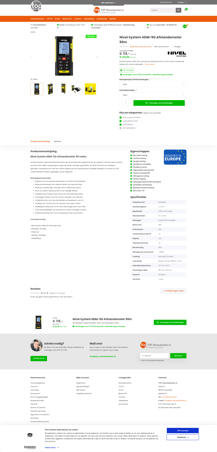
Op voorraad (128, 70)
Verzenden (35, 390)
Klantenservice (166, 2)
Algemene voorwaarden (40, 414)
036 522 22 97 (38, 358)
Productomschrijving (40, 141)
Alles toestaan (182, 431)
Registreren (80, 383)
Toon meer (149, 64)
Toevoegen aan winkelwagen (161, 103)
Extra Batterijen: (128, 90)
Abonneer (178, 356)
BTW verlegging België (39, 397)
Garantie (34, 404)
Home (33, 32)
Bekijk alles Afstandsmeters (140, 46)
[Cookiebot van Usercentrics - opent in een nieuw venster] (30, 447)
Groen (57, 19)
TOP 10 (49, 19)
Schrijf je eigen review (175, 291)
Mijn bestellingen (83, 386)
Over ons (34, 386)
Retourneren (35, 393)
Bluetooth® (67, 19)
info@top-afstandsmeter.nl (103, 356)
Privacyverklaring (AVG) (40, 421)
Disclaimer (35, 418)
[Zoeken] (178, 10)
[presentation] (31, 57)
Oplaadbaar (89, 19)
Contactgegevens (38, 383)
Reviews (57, 141)
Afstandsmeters (37, 19)
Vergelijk (177, 46)
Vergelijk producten (84, 393)
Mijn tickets (80, 390)
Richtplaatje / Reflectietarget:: (134, 79)
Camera (77, 19)
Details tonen (50, 447)
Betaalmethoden (37, 400)
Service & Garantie (38, 407)
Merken (113, 19)
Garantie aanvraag (38, 411)
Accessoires (102, 19)
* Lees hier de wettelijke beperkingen (152, 360)
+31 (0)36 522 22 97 (169, 397)
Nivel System (164, 46)
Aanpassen (181, 437)
